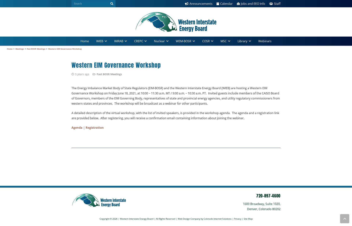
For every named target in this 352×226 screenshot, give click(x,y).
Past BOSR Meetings (109, 74)
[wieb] (176, 22)
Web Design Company (189, 218)
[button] (105, 41)
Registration (95, 128)
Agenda (77, 128)
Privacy (238, 218)
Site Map (248, 218)
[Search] (111, 3)
